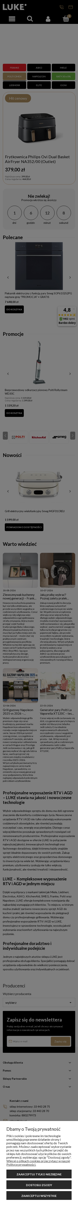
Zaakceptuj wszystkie (39, 1195)
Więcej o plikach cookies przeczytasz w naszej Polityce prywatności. (38, 1162)
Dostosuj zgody (39, 1185)
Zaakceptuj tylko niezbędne (39, 1174)
